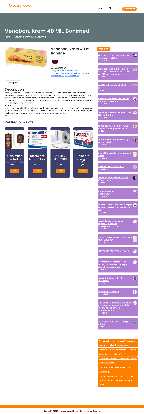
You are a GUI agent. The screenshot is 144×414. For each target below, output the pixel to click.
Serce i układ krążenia (68, 70)
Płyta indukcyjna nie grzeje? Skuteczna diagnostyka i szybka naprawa (117, 343)
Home (7, 37)
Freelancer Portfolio (92, 411)
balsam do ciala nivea (64, 73)
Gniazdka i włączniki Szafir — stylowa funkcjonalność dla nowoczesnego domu (116, 380)
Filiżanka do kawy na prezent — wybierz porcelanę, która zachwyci (117, 351)
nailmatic (78, 73)
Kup (55, 62)
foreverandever (20, 6)
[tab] (13, 82)
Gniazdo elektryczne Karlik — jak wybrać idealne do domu (118, 360)
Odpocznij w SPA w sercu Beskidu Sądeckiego (114, 369)
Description (13, 82)
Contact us (129, 8)
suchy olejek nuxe (72, 75)
